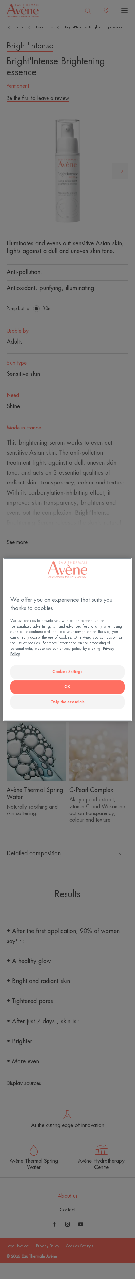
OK (67, 687)
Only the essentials (68, 702)
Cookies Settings (67, 672)
